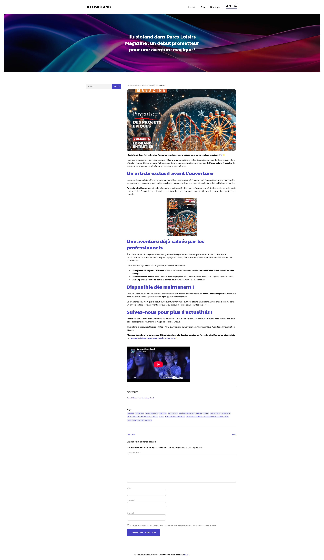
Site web (131, 512)
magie (161, 417)
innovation (145, 417)
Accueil (192, 7)
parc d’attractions (194, 417)
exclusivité (173, 413)
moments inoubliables (175, 417)
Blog (203, 7)
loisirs (155, 417)
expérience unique (186, 413)
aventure (140, 413)
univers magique (145, 420)
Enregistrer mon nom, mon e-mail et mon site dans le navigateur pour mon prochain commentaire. (173, 525)
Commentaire (133, 452)
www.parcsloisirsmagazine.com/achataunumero (152, 337)
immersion (226, 413)
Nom (129, 488)
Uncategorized (148, 398)
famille (199, 413)
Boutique (215, 7)
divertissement (151, 413)
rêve (227, 417)
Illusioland (215, 413)
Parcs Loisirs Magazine (213, 417)
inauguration (133, 417)
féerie (206, 413)
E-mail (130, 500)
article (131, 413)
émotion (163, 413)
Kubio (187, 554)
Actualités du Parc (134, 398)
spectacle (132, 420)
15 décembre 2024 (147, 85)
